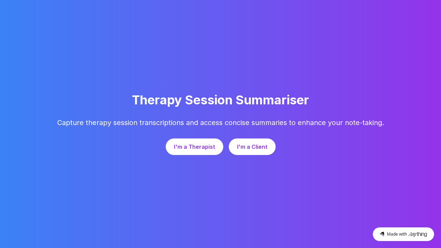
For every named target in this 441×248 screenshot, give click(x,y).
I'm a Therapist (194, 146)
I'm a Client (252, 146)
